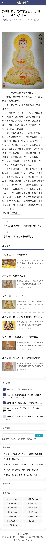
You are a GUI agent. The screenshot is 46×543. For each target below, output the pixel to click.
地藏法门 (32, 512)
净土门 (20, 534)
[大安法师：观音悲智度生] (9, 284)
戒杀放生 (12, 512)
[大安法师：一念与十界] (9, 305)
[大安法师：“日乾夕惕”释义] (9, 263)
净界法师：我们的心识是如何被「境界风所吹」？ (23, 317)
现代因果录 (32, 516)
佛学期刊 (12, 525)
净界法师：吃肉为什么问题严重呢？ (19, 389)
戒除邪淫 (32, 508)
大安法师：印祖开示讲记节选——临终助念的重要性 (23, 454)
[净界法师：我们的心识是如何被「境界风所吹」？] (9, 325)
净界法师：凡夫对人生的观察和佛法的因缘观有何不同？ (23, 358)
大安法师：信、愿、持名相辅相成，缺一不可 (20, 475)
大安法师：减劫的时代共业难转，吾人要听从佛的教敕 (23, 464)
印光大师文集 (12, 521)
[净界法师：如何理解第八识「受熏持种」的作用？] (9, 346)
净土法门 (12, 499)
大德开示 (5, 20)
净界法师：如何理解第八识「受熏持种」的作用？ (23, 337)
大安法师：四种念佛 (11, 459)
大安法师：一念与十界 (12, 296)
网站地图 (25, 534)
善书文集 (12, 508)
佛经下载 (32, 503)
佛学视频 (32, 521)
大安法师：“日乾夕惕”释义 (14, 255)
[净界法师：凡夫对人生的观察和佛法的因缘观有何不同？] (9, 366)
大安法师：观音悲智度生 (14, 276)
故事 (12, 503)
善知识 (12, 516)
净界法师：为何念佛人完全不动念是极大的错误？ (24, 403)
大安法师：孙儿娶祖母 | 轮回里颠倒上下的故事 (21, 470)
